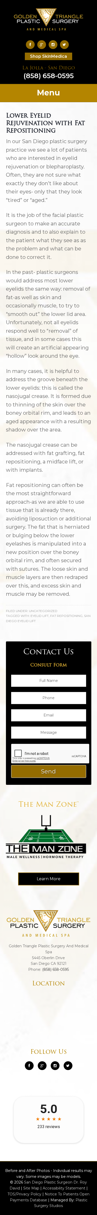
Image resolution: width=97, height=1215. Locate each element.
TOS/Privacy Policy (24, 1194)
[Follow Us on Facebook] (31, 44)
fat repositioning (66, 616)
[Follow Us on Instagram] (55, 1065)
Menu (48, 92)
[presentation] (50, 754)
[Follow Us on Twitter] (65, 44)
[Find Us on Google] (43, 44)
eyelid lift (40, 616)
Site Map (31, 1188)
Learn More (49, 878)
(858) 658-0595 (48, 73)
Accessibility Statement (64, 1188)
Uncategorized (43, 611)
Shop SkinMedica (48, 56)
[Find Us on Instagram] (54, 44)
